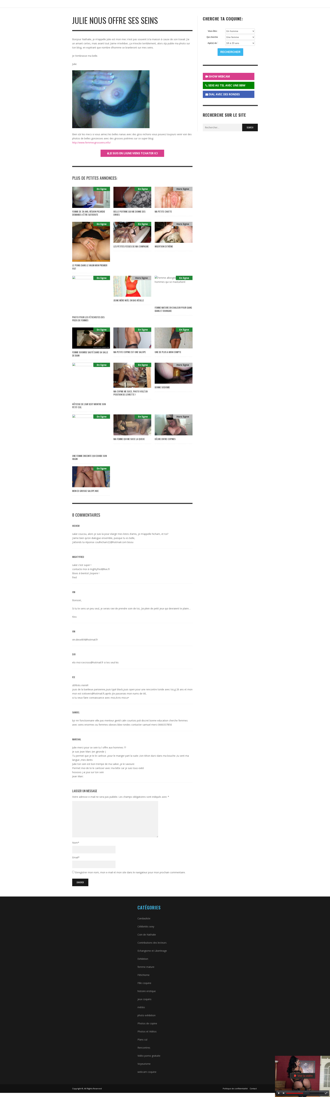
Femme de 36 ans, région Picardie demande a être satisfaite (88, 213)
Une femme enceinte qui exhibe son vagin (89, 457)
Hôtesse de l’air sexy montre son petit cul (89, 405)
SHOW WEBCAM (219, 76)
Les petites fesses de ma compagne (131, 246)
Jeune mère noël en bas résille (128, 300)
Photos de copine (147, 1023)
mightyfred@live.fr (100, 569)
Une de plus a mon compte (168, 352)
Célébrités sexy (146, 926)
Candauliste (144, 918)
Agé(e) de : (213, 43)
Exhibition (143, 958)
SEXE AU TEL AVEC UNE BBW (226, 85)
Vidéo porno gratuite (149, 1055)
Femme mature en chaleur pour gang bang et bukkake (173, 309)
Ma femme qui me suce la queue (129, 439)
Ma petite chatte (163, 211)
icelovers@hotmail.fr (93, 693)
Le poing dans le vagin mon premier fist (89, 266)
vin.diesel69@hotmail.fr (85, 639)
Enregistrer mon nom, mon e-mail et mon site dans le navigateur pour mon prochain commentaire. (130, 872)
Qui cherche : (212, 37)
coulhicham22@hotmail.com (111, 542)
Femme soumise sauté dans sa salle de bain (90, 353)
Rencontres (144, 1047)
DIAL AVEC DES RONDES (224, 94)
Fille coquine (144, 983)
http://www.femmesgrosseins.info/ (91, 142)
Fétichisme (144, 975)
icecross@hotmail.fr (92, 662)
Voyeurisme (144, 1063)
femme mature (146, 966)
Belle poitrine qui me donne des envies (129, 213)
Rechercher (230, 52)
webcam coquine (147, 1071)
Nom (75, 842)
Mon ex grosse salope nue (85, 491)
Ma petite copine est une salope (129, 352)
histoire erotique (147, 991)
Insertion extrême (164, 246)
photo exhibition (147, 1015)
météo (141, 1007)
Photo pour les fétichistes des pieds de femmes (88, 318)
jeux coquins (144, 999)
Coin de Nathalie (147, 934)
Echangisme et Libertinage (152, 950)
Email (76, 857)
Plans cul (142, 1039)
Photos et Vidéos (147, 1031)
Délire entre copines (165, 439)
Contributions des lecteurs (152, 942)
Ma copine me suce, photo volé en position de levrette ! (130, 392)
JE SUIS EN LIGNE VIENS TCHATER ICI (133, 153)
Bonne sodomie (162, 387)
